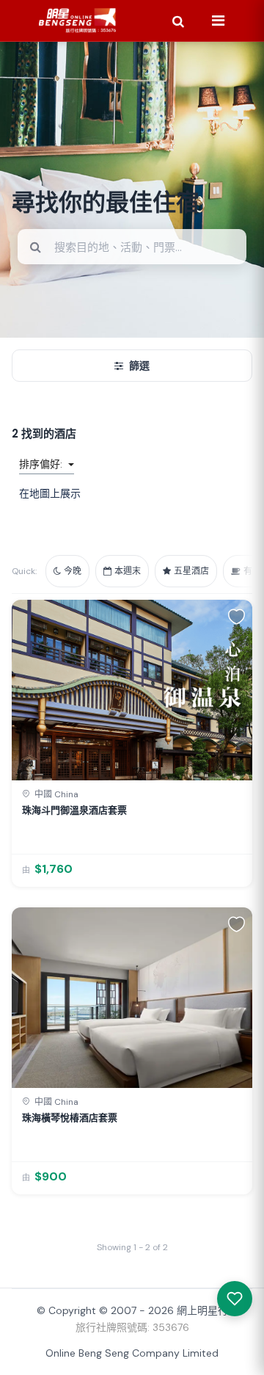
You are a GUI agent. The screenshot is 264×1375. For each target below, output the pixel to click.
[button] (236, 616)
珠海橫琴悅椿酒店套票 (69, 1117)
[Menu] (218, 20)
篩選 (139, 365)
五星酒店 (191, 571)
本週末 (127, 571)
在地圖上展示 (50, 493)
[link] (132, 743)
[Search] (178, 20)
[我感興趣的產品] (234, 1298)
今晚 (72, 571)
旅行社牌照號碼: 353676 (132, 1327)
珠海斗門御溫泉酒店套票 (74, 810)
